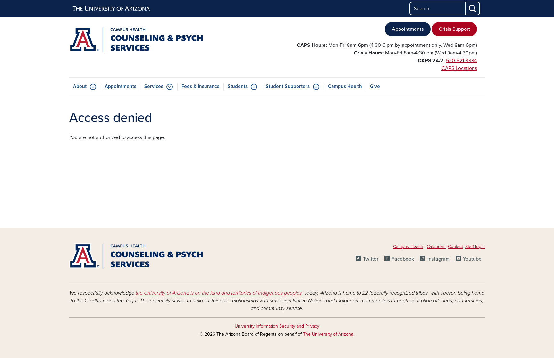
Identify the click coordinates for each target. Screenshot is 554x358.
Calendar (436, 246)
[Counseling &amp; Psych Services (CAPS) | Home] (136, 39)
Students (238, 86)
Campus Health (345, 86)
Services (153, 86)
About (80, 86)
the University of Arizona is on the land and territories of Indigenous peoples (219, 293)
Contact (455, 246)
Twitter (370, 259)
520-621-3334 (461, 60)
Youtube (472, 259)
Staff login (475, 246)
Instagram (438, 259)
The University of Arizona (328, 334)
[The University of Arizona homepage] (111, 9)
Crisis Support (454, 29)
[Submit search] (473, 8)
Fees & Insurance (200, 86)
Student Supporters (288, 86)
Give (375, 86)
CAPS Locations (459, 68)
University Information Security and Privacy (277, 326)
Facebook (402, 259)
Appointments (408, 29)
